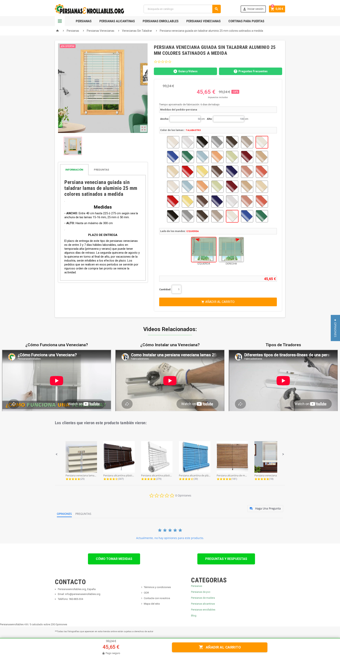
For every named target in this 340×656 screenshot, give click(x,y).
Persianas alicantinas (203, 603)
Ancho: (164, 118)
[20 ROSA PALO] (247, 172)
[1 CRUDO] (173, 142)
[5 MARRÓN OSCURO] (232, 142)
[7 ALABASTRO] (262, 142)
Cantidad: (165, 289)
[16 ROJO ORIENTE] (188, 172)
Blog (193, 615)
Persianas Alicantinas (117, 21)
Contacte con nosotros (157, 598)
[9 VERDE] (188, 157)
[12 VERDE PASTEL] (232, 157)
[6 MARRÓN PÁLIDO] (247, 142)
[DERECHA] (231, 249)
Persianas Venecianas (203, 21)
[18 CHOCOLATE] (217, 172)
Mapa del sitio (152, 603)
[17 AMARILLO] (203, 172)
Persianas (83, 21)
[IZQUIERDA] (203, 249)
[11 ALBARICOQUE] (217, 157)
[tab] (103, 169)
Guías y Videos (188, 71)
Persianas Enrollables (160, 21)
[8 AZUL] (173, 157)
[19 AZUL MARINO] (232, 172)
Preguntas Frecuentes (253, 71)
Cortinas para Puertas (246, 21)
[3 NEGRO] (203, 142)
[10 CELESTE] (203, 157)
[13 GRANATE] (247, 157)
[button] (56, 454)
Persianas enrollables (203, 609)
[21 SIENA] (262, 172)
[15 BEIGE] (173, 172)
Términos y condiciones (157, 587)
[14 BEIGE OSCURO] (262, 157)
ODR (146, 592)
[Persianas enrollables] (89, 8)
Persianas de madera (203, 597)
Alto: (210, 118)
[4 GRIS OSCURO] (217, 142)
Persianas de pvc (200, 591)
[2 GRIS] (188, 142)
